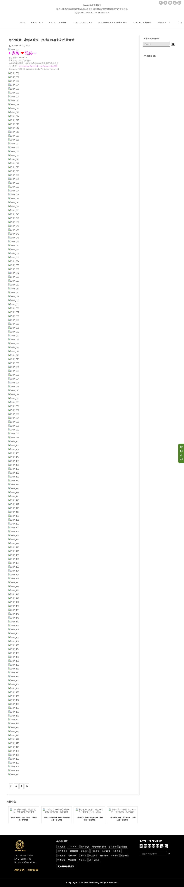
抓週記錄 (123, 846)
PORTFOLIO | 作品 (82, 22)
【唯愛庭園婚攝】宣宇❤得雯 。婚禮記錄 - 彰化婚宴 (122, 818)
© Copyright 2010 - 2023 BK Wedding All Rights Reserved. (92, 882)
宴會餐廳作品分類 (66, 866)
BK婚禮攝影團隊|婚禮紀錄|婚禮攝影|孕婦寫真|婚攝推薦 (92, 2)
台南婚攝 (95, 851)
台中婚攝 (85, 846)
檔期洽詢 (181, 453)
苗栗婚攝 (61, 860)
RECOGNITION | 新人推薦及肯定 (112, 22)
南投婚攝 (72, 855)
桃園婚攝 (117, 851)
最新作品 (161, 22)
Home (22, 22)
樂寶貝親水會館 (99, 846)
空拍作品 (125, 855)
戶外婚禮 (115, 855)
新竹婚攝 (104, 855)
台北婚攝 (106, 851)
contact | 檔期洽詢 (142, 22)
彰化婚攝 (113, 846)
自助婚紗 (83, 860)
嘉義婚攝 (74, 851)
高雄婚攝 (61, 855)
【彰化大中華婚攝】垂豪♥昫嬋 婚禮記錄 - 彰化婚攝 (57, 818)
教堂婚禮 (93, 855)
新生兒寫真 (94, 860)
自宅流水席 (62, 851)
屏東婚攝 (72, 860)
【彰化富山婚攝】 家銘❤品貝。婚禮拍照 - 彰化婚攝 (89, 818)
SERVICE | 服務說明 (57, 22)
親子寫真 (83, 855)
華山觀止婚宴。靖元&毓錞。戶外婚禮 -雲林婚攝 (24, 818)
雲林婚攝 (61, 846)
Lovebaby (73, 846)
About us (36, 22)
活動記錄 (85, 851)
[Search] (173, 44)
